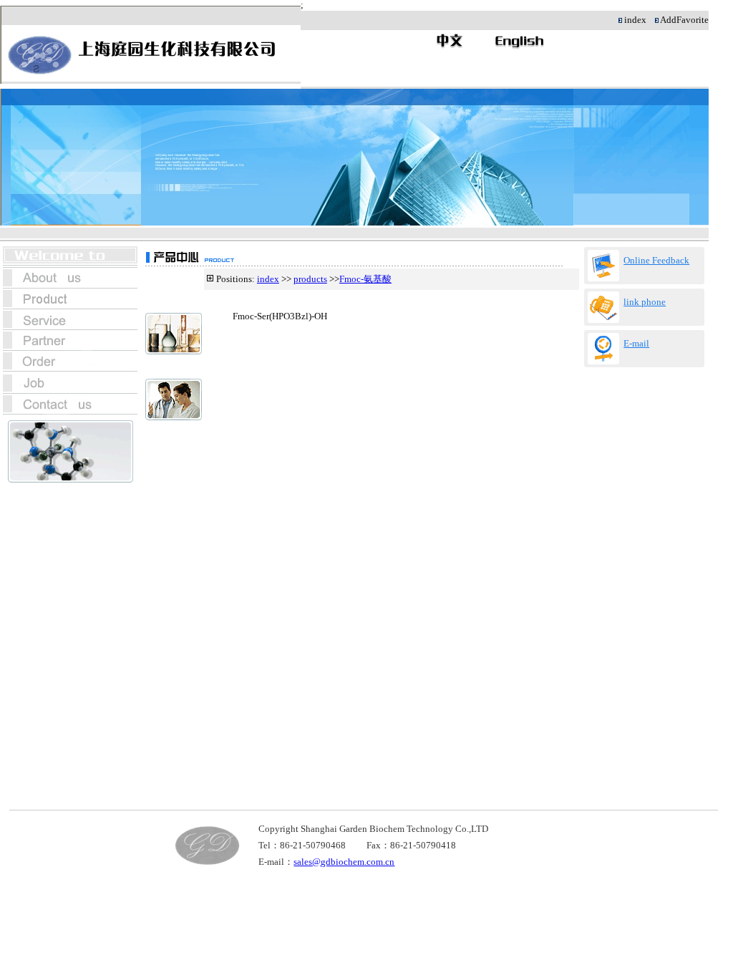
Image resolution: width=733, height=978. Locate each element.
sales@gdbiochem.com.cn (343, 862)
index (268, 279)
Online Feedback (656, 261)
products (310, 279)
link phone (644, 302)
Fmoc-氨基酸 (365, 279)
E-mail (636, 344)
